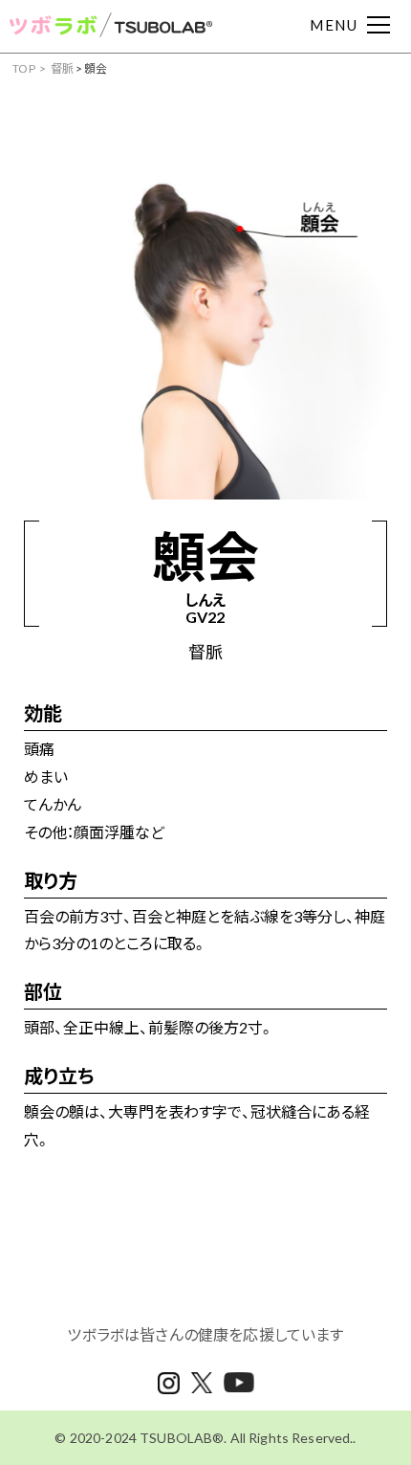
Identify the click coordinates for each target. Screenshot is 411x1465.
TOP (23, 68)
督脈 (63, 68)
